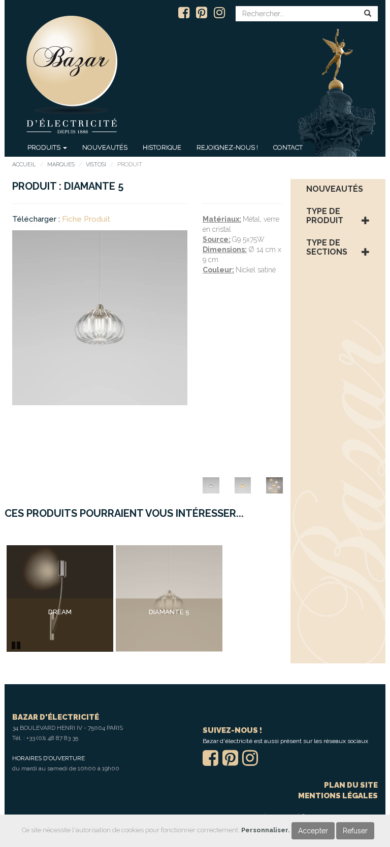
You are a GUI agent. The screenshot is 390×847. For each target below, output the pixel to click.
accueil (24, 164)
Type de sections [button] (326, 247)
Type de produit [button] (324, 216)
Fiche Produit (86, 219)
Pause (17, 644)
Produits (44, 147)
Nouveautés (104, 147)
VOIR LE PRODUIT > (60, 633)
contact (288, 147)
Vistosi (96, 164)
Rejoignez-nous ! (227, 147)
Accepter (313, 831)
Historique (162, 147)
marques (61, 164)
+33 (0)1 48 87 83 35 (52, 738)
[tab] (338, 189)
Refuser (355, 831)
